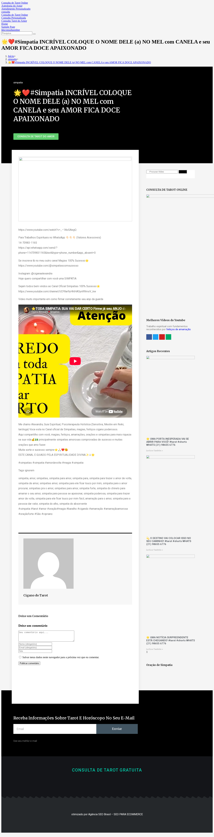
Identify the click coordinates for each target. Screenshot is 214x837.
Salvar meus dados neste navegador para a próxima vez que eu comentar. (60, 657)
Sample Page (8, 26)
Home (4, 23)
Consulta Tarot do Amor (14, 20)
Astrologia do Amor (11, 5)
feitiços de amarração (178, 329)
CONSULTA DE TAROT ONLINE (166, 189)
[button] (36, 136)
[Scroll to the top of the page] (2, 834)
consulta (5, 11)
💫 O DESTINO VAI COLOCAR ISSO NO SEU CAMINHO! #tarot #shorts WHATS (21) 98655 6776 (168, 541)
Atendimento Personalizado (15, 8)
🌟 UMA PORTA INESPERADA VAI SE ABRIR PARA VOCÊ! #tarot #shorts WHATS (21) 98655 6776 (167, 441)
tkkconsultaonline (10, 29)
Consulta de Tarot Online (14, 2)
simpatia (18, 82)
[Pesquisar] (183, 171)
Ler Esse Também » (154, 451)
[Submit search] (34, 33)
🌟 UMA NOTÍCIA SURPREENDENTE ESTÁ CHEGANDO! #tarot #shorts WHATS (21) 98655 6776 (170, 640)
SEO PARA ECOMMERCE (128, 814)
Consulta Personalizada (13, 17)
